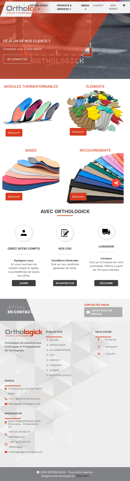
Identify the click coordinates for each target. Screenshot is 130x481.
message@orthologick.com (24, 403)
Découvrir (106, 283)
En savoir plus (65, 283)
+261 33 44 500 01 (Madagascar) (19, 434)
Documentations (59, 350)
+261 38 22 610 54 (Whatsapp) (19, 444)
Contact (98, 5)
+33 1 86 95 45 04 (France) (24, 398)
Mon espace (113, 7)
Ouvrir (24, 283)
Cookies (54, 370)
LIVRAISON (55, 365)
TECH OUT (82, 476)
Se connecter (17, 59)
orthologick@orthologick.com (25, 451)
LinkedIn (109, 353)
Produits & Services (64, 7)
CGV (51, 355)
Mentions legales (60, 375)
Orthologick (57, 345)
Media (85, 5)
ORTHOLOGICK (39, 5)
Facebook (110, 339)
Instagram (110, 346)
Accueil (54, 340)
